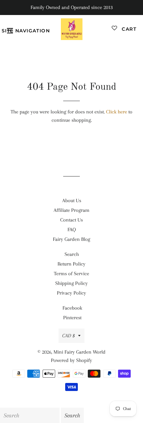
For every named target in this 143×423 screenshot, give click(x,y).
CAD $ (68, 336)
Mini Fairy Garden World (79, 352)
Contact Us (71, 220)
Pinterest (72, 318)
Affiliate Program (71, 210)
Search (72, 254)
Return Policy (71, 264)
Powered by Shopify (71, 360)
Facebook (72, 308)
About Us (71, 200)
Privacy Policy (71, 293)
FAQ (72, 230)
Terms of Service (71, 274)
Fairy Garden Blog (71, 239)
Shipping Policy (71, 283)
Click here (116, 112)
